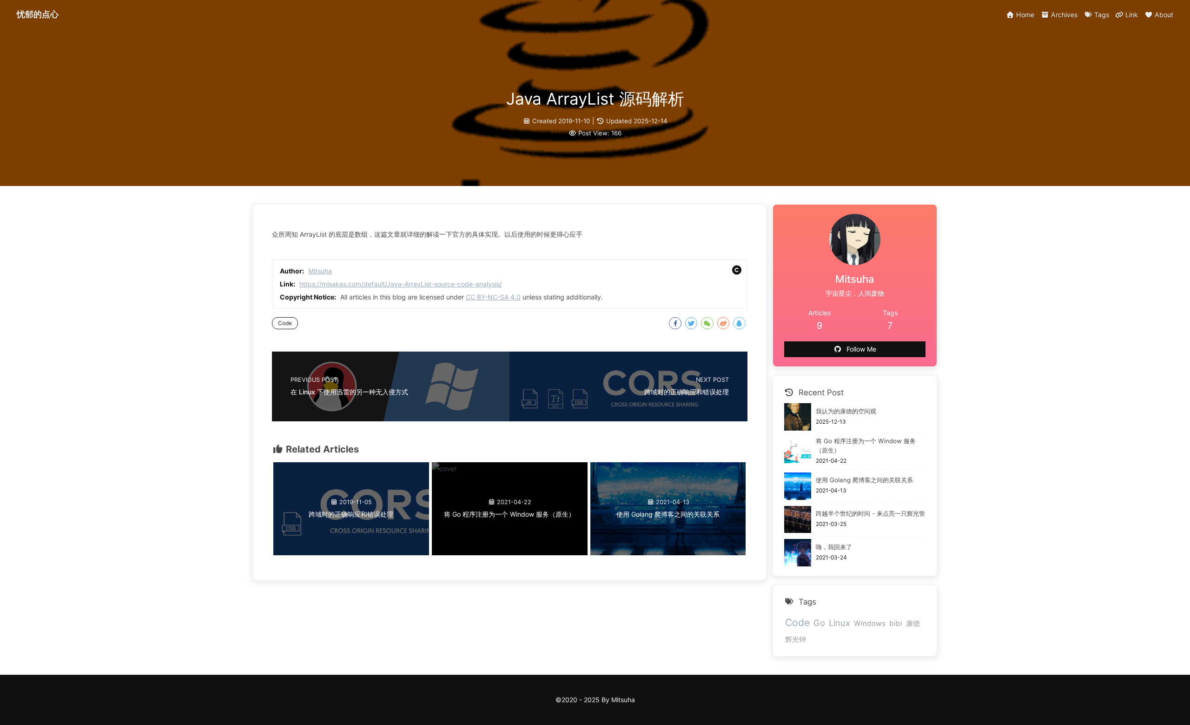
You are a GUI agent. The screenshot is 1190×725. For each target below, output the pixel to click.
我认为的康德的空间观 (846, 411)
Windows (870, 623)
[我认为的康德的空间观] (798, 417)
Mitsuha (320, 271)
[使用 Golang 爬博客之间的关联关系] (668, 553)
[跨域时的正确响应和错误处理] (351, 553)
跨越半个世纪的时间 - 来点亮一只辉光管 (870, 513)
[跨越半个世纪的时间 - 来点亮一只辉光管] (798, 519)
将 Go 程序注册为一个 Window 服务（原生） (866, 445)
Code (285, 322)
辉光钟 (795, 639)
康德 (913, 623)
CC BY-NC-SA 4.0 (493, 297)
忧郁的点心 (38, 14)
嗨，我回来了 (834, 547)
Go (819, 623)
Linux (839, 623)
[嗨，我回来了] (798, 552)
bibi (895, 623)
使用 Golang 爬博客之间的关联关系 (864, 480)
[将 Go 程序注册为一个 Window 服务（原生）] (444, 468)
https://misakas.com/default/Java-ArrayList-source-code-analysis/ (400, 284)
